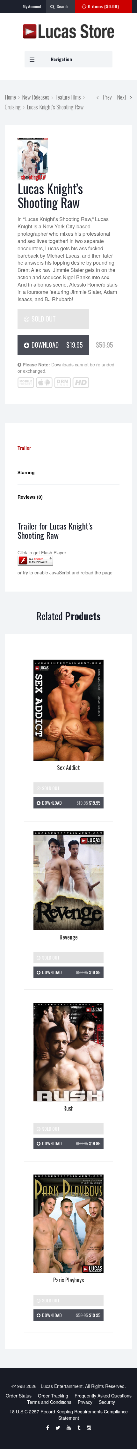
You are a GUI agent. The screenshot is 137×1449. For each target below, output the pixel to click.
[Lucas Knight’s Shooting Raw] (33, 159)
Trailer (24, 448)
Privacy (85, 1402)
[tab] (68, 448)
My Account (32, 6)
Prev (105, 97)
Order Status (19, 1395)
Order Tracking (53, 1395)
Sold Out (43, 318)
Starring (26, 472)
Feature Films (68, 97)
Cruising (13, 106)
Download (59, 345)
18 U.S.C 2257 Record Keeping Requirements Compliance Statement (69, 1414)
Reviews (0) (30, 497)
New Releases (35, 97)
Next (123, 97)
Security (107, 1402)
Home (10, 97)
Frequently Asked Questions (103, 1395)
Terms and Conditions (49, 1402)
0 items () (103, 6)
